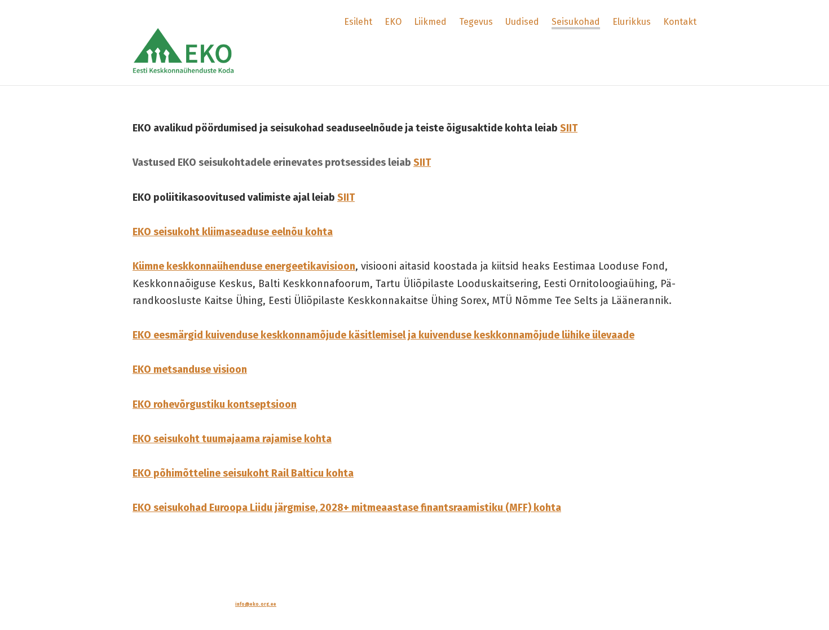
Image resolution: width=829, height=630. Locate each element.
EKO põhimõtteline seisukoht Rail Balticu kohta (243, 473)
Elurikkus (631, 21)
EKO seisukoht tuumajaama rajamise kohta (232, 439)
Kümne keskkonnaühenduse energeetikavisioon (244, 266)
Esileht (358, 21)
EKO (393, 21)
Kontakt (679, 21)
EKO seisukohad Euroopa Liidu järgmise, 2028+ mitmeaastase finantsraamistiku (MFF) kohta (347, 507)
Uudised (522, 21)
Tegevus (476, 21)
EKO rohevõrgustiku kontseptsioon (215, 404)
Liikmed (430, 21)
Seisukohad (576, 21)
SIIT (568, 128)
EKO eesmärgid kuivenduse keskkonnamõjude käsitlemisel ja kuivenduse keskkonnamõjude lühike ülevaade (383, 335)
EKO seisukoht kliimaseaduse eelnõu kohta (233, 232)
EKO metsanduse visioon (190, 369)
